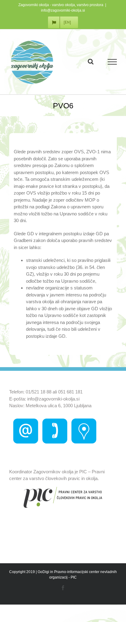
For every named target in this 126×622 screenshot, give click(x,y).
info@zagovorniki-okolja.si (63, 10)
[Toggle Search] (91, 61)
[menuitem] (63, 22)
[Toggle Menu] (112, 62)
